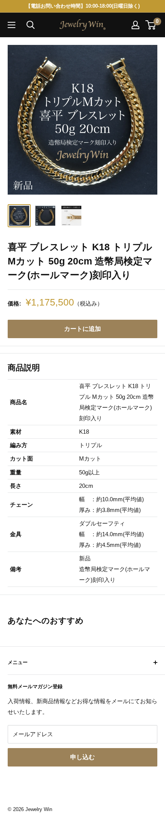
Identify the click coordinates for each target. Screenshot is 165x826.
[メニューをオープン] (11, 25)
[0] (151, 25)
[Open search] (30, 25)
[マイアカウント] (135, 25)
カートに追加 (82, 328)
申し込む (82, 757)
